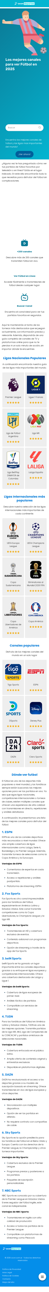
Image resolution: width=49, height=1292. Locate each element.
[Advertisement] (24, 97)
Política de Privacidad (11, 1269)
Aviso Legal (7, 1272)
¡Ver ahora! (25, 154)
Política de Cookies (10, 1276)
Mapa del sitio (8, 1282)
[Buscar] (38, 126)
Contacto (6, 1279)
